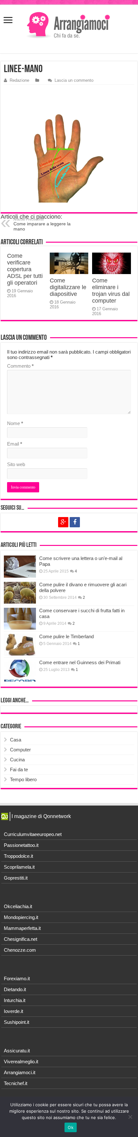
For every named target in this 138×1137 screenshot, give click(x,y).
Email (14, 444)
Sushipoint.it (16, 1022)
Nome (15, 423)
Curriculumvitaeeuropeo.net (33, 834)
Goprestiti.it (16, 878)
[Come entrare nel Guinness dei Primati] (20, 670)
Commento (20, 366)
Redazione (19, 80)
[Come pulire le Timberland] (20, 645)
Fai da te (19, 769)
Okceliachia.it (18, 906)
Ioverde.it (13, 1011)
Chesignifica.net (20, 939)
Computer (20, 749)
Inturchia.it (14, 1000)
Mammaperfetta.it (22, 928)
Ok (70, 1127)
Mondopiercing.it (21, 917)
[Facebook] (75, 522)
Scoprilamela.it (19, 867)
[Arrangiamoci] (69, 25)
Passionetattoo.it (21, 845)
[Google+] (63, 522)
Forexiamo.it (17, 978)
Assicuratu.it (17, 1050)
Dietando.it (15, 989)
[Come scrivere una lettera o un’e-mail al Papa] (20, 566)
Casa (15, 739)
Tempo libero (23, 779)
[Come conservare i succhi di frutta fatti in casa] (20, 619)
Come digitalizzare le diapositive (68, 287)
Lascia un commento (74, 80)
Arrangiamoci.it (19, 1072)
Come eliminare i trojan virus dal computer (111, 290)
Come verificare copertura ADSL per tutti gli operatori (25, 269)
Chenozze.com (20, 950)
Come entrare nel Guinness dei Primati (79, 662)
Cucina (17, 759)
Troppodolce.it (18, 856)
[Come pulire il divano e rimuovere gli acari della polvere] (20, 593)
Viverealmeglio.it (21, 1061)
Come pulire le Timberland (66, 636)
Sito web (16, 464)
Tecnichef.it (15, 1083)
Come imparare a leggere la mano (42, 224)
